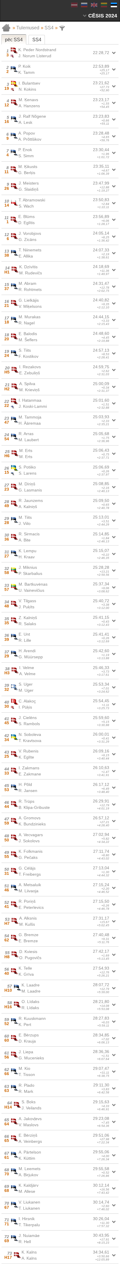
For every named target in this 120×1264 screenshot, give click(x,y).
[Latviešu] (74, 4)
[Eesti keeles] (114, 4)
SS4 (49, 27)
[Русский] (84, 4)
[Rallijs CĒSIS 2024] (17, 10)
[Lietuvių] (104, 4)
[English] (94, 4)
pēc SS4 (14, 39)
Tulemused (27, 27)
